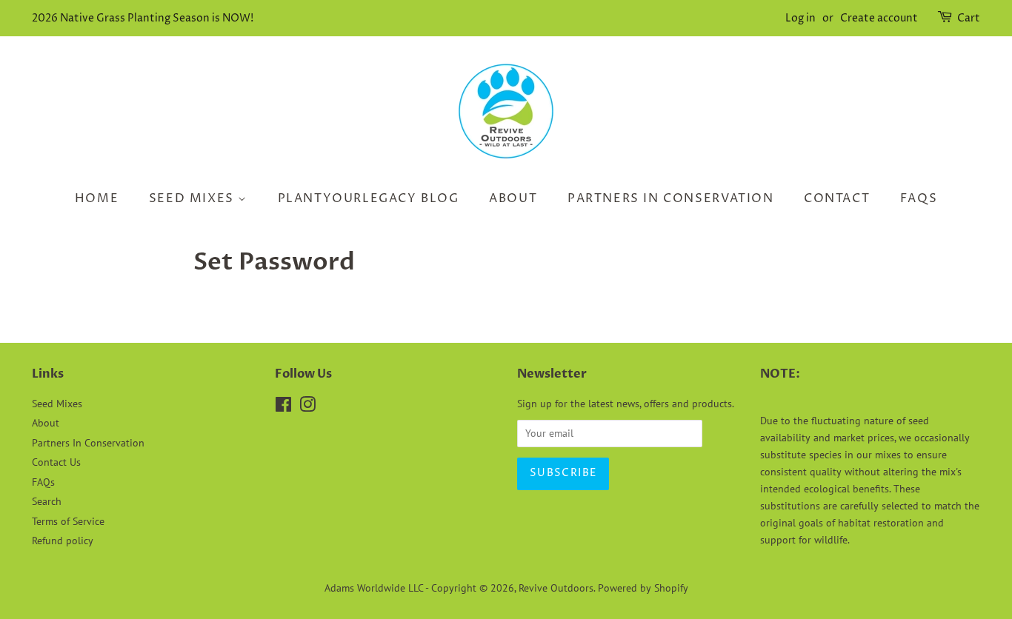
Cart (968, 18)
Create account (879, 18)
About (513, 198)
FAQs (918, 198)
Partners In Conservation (670, 198)
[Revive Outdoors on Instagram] (307, 407)
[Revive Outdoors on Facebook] (283, 407)
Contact (837, 198)
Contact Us (56, 462)
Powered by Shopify (643, 588)
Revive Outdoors (556, 588)
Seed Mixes (194, 198)
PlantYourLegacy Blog (368, 198)
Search (46, 501)
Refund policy (62, 540)
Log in (800, 18)
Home (97, 198)
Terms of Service (68, 521)
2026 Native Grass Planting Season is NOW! (142, 18)
